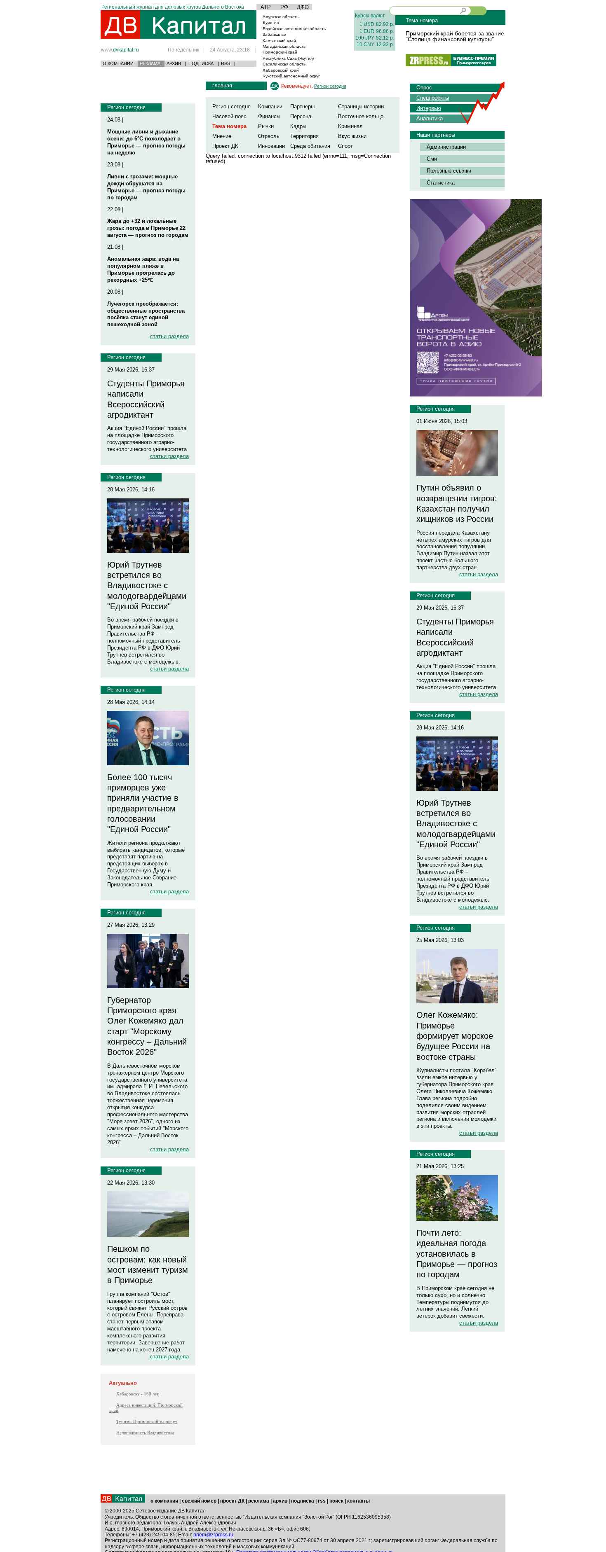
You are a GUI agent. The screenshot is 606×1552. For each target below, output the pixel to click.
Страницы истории (361, 106)
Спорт (345, 146)
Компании (270, 106)
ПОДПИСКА (201, 63)
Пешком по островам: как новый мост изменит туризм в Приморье (147, 1264)
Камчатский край (279, 40)
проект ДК (232, 1501)
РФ (284, 7)
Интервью (428, 108)
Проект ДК (225, 146)
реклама (258, 1501)
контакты (358, 1501)
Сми (432, 159)
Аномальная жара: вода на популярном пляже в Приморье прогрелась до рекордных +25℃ (143, 269)
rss (322, 1501)
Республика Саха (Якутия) (288, 58)
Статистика (441, 183)
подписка (302, 1501)
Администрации (446, 147)
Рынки (266, 126)
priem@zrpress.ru (213, 1535)
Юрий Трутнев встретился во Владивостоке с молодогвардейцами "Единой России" (146, 585)
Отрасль (269, 136)
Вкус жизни (352, 136)
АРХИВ (174, 63)
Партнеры (302, 106)
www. (120, 49)
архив (280, 1501)
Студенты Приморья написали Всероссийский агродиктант (146, 399)
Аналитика (429, 118)
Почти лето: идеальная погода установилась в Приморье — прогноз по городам (456, 1253)
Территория (304, 136)
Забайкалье (274, 34)
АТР (266, 7)
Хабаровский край (281, 70)
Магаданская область (284, 46)
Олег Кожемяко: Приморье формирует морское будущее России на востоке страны (454, 1035)
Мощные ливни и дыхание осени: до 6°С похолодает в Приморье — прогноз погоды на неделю (146, 142)
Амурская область (280, 16)
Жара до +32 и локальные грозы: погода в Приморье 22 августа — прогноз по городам (147, 228)
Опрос (424, 87)
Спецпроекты (432, 98)
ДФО (303, 7)
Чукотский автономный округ (291, 76)
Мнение (221, 136)
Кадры (298, 126)
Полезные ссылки (449, 171)
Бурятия (271, 22)
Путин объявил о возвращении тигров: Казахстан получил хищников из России (456, 503)
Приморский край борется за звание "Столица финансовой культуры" (455, 36)
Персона (300, 116)
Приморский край (280, 52)
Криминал (350, 126)
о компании (164, 1501)
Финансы (269, 116)
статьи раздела (169, 336)
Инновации (271, 146)
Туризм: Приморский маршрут (146, 1421)
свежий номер (199, 1501)
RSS (225, 63)
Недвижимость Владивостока (145, 1432)
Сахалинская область (284, 64)
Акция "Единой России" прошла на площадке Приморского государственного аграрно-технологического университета (147, 438)
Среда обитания (310, 146)
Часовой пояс (229, 116)
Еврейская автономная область (294, 28)
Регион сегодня (126, 107)
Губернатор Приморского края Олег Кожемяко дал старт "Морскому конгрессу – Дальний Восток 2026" (147, 1026)
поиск (336, 1501)
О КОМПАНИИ (118, 63)
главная (222, 85)
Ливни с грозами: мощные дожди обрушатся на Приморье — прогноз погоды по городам (146, 187)
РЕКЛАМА (150, 63)
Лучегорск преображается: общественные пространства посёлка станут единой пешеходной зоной (146, 314)
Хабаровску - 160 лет (137, 1393)
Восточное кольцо (360, 116)
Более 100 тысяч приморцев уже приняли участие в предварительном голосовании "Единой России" (143, 803)
